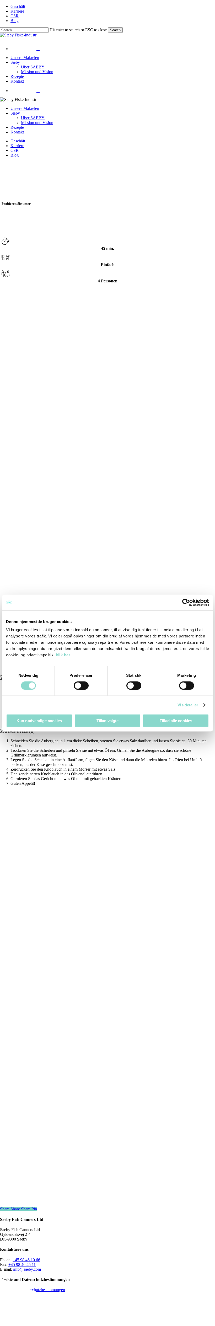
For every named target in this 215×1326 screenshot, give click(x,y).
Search (115, 30)
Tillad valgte (107, 720)
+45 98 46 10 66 (26, 1260)
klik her (63, 655)
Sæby (15, 113)
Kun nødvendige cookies (39, 720)
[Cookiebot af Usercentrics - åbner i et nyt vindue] (186, 602)
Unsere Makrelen (24, 108)
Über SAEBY (33, 118)
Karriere (17, 145)
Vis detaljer (188, 704)
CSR (14, 150)
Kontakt (17, 132)
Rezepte (17, 127)
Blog (14, 155)
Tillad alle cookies (176, 720)
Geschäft (17, 141)
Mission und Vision (37, 122)
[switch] (81, 685)
